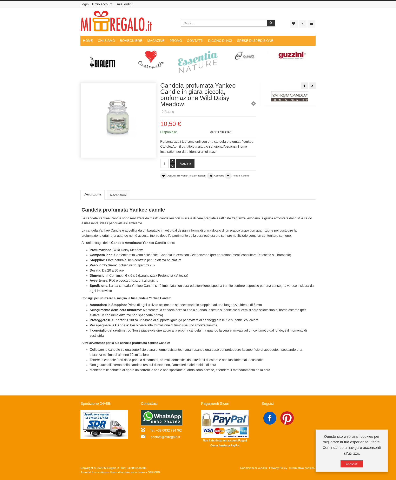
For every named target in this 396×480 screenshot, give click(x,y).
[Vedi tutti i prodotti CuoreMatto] (150, 59)
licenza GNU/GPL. (149, 472)
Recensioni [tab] (118, 195)
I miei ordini (124, 4)
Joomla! (85, 472)
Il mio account (102, 4)
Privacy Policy (278, 467)
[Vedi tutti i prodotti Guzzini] (292, 55)
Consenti (351, 464)
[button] (253, 104)
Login (84, 4)
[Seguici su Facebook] (270, 418)
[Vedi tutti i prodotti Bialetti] (103, 63)
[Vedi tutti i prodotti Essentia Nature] (198, 62)
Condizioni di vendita (253, 467)
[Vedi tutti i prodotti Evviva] (245, 55)
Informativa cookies (302, 467)
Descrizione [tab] (92, 194)
